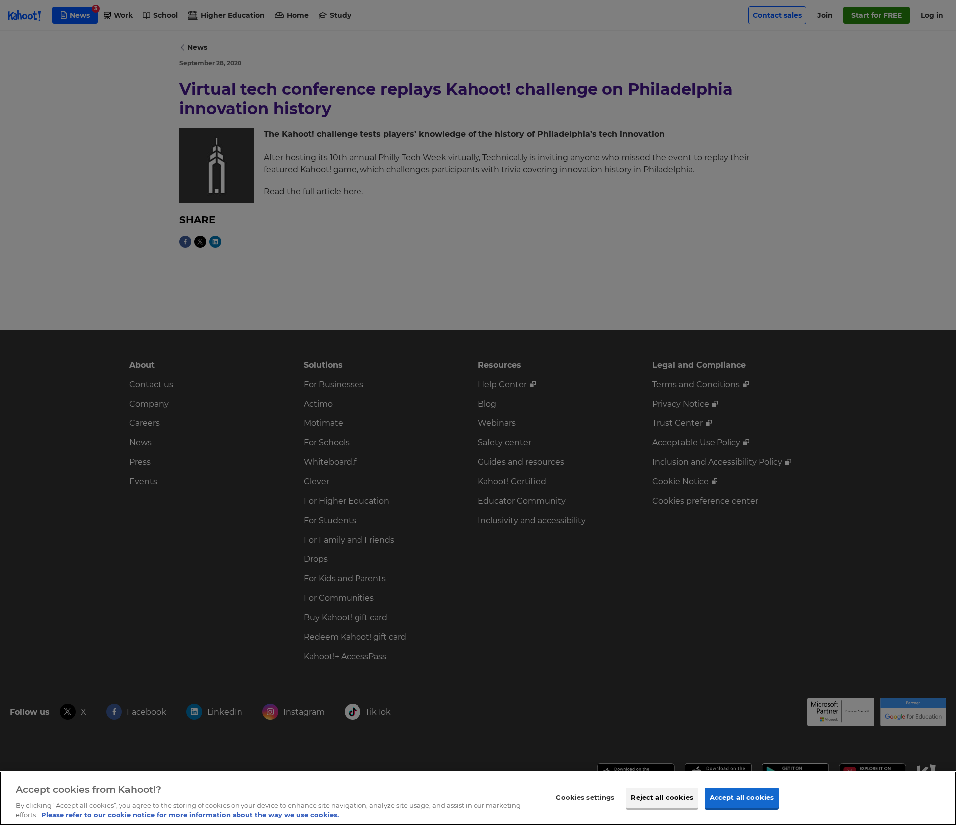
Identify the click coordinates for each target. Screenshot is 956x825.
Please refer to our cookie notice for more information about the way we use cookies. (190, 815)
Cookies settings (585, 797)
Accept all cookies (742, 797)
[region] (478, 798)
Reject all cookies (662, 797)
